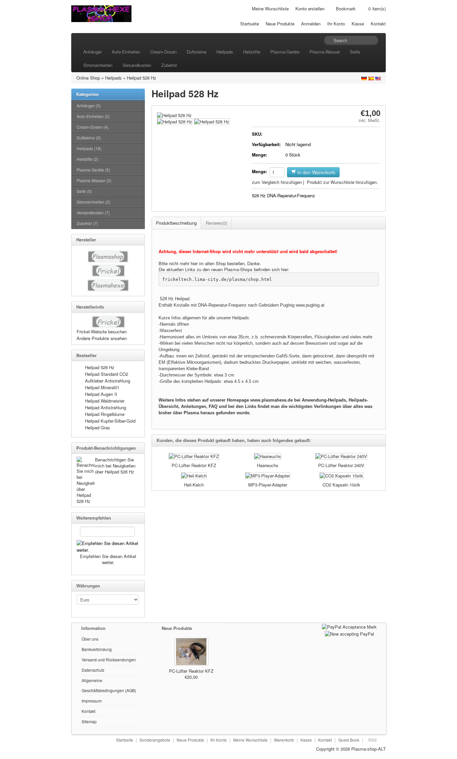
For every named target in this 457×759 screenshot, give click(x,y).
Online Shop (88, 78)
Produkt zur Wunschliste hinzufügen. (342, 182)
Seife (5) (84, 191)
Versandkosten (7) (93, 212)
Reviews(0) (216, 223)
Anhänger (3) (89, 105)
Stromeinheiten (97, 65)
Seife (355, 51)
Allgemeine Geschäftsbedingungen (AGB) (109, 685)
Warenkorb (284, 740)
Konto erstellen (310, 8)
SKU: (257, 134)
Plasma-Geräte (284, 51)
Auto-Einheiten (126, 51)
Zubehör (169, 65)
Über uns (90, 639)
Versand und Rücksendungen (109, 659)
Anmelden (311, 23)
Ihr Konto (336, 23)
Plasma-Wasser (324, 51)
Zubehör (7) (87, 223)
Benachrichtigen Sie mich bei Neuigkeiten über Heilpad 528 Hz (115, 465)
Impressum (92, 700)
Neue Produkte (280, 23)
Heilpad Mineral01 (102, 387)
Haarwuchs (267, 465)
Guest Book (348, 740)
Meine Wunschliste (270, 8)
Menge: (259, 154)
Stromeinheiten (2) (93, 202)
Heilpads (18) (89, 148)
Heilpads (224, 51)
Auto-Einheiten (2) (93, 116)
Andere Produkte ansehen (102, 338)
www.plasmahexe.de (271, 400)
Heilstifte (251, 51)
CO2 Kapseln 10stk (341, 484)
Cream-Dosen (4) (92, 127)
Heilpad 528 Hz (141, 78)
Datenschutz (93, 670)
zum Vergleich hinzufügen (277, 182)
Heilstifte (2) (87, 159)
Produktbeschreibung (176, 223)
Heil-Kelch (194, 484)
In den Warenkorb (315, 172)
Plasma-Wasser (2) (94, 180)
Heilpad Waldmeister (104, 401)
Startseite (249, 23)
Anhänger (92, 51)
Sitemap (89, 721)
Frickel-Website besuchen (102, 331)
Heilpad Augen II (101, 394)
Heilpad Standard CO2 (106, 374)
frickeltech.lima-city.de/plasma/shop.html (217, 279)
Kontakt (378, 23)
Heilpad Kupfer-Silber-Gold (110, 421)
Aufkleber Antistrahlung (107, 380)
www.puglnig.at (310, 305)
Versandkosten (136, 65)
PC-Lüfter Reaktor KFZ (194, 465)
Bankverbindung (97, 649)
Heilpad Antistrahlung (105, 407)
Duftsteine (196, 51)
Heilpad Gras (97, 427)
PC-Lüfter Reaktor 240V (341, 465)
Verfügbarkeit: (266, 144)
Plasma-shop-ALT (368, 749)
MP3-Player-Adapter (267, 484)
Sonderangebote (155, 740)
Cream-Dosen (163, 51)
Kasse (358, 23)
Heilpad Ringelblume (104, 414)
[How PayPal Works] (349, 626)
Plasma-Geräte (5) (93, 170)
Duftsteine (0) (89, 137)
